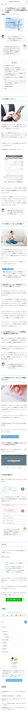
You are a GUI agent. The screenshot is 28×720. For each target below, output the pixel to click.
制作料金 (5, 648)
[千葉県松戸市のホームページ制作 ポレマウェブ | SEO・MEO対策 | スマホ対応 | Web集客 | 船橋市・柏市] (14, 1)
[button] (3, 615)
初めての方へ (5, 631)
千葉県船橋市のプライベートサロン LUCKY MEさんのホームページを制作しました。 (13, 708)
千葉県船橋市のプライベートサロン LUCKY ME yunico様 (14, 692)
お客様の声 (5, 645)
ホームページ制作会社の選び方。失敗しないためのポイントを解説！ (14, 704)
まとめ (5, 88)
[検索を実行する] (25, 622)
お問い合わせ (5, 651)
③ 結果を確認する (9, 86)
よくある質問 (6, 636)
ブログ (4, 14)
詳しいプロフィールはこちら (14, 680)
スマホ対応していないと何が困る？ (12, 68)
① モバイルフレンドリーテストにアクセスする (15, 81)
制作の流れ (5, 634)
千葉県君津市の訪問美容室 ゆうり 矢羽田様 (11, 695)
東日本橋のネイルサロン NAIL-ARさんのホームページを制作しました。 (14, 699)
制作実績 (5, 642)
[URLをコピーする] (25, 615)
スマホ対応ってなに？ (9, 65)
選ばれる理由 (5, 639)
